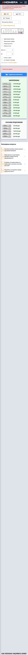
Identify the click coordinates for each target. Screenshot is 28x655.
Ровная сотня (7, 46)
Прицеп (7, 18)
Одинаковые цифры (9, 41)
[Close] (25, 6)
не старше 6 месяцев (9, 60)
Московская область (7, 22)
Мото (19, 14)
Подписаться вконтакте (16, 74)
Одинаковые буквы (9, 39)
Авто (7, 14)
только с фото (7, 57)
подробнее (11, 8)
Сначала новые (12, 62)
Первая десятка (8, 43)
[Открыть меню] (25, 2)
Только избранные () (9, 25)
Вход (21, 2)
